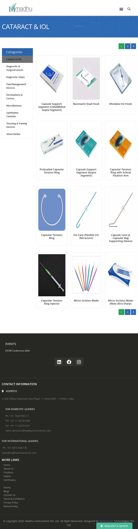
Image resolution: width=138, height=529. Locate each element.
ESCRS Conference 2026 (17, 350)
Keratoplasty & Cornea (14, 96)
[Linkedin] (59, 361)
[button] (121, 9)
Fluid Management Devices (16, 86)
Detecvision (106, 521)
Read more (52, 96)
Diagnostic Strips (15, 77)
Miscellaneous (14, 105)
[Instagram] (78, 361)
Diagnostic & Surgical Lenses (14, 68)
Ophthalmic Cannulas (12, 114)
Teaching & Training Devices (16, 125)
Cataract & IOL (14, 59)
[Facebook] (69, 361)
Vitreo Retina (13, 134)
